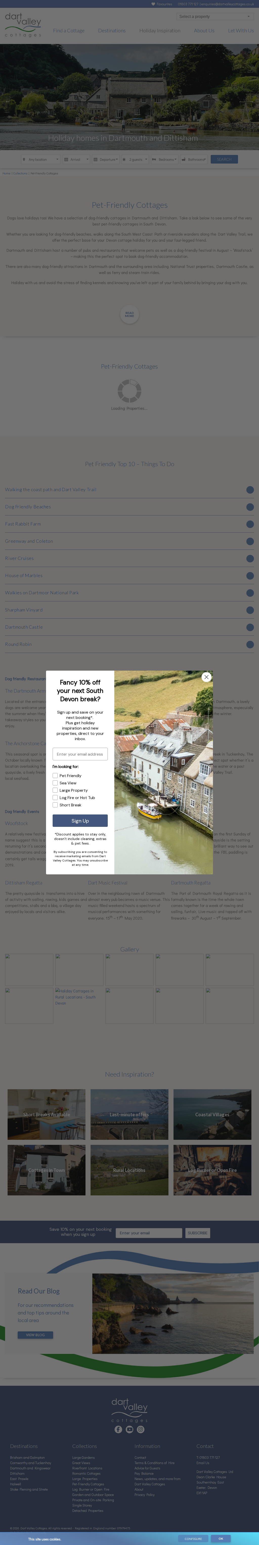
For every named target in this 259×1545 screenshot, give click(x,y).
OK (221, 1538)
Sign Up (80, 820)
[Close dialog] (206, 677)
